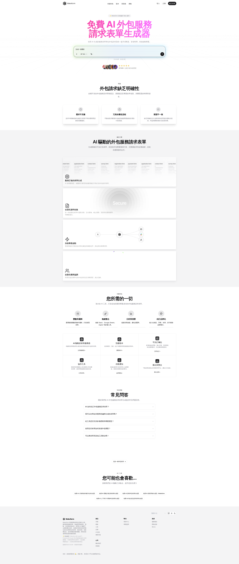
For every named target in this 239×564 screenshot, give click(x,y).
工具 (97, 527)
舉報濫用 (126, 524)
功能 (97, 521)
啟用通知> (119, 373)
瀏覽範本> (119, 350)
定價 (97, 529)
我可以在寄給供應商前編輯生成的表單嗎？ (101, 414)
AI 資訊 (98, 532)
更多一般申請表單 (119, 461)
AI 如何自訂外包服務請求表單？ (97, 407)
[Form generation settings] (91, 54)
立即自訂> (157, 351)
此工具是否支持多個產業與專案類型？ (99, 421)
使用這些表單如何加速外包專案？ (97, 428)
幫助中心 (126, 521)
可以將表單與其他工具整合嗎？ (97, 436)
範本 (117, 4)
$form (154, 527)
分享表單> (82, 373)
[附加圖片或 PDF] (77, 54)
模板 (97, 524)
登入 (158, 3)
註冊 (164, 3)
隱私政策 (154, 524)
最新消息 (98, 535)
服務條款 (154, 521)
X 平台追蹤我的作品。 (95, 554)
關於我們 (98, 543)
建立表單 (172, 3)
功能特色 (110, 4)
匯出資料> (157, 372)
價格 (130, 4)
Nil (81, 554)
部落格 (124, 4)
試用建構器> (81, 350)
